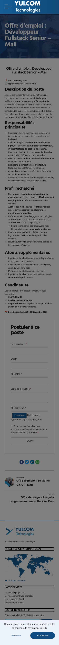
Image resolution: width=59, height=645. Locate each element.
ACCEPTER (42, 635)
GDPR (43, 628)
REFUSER (16, 635)
